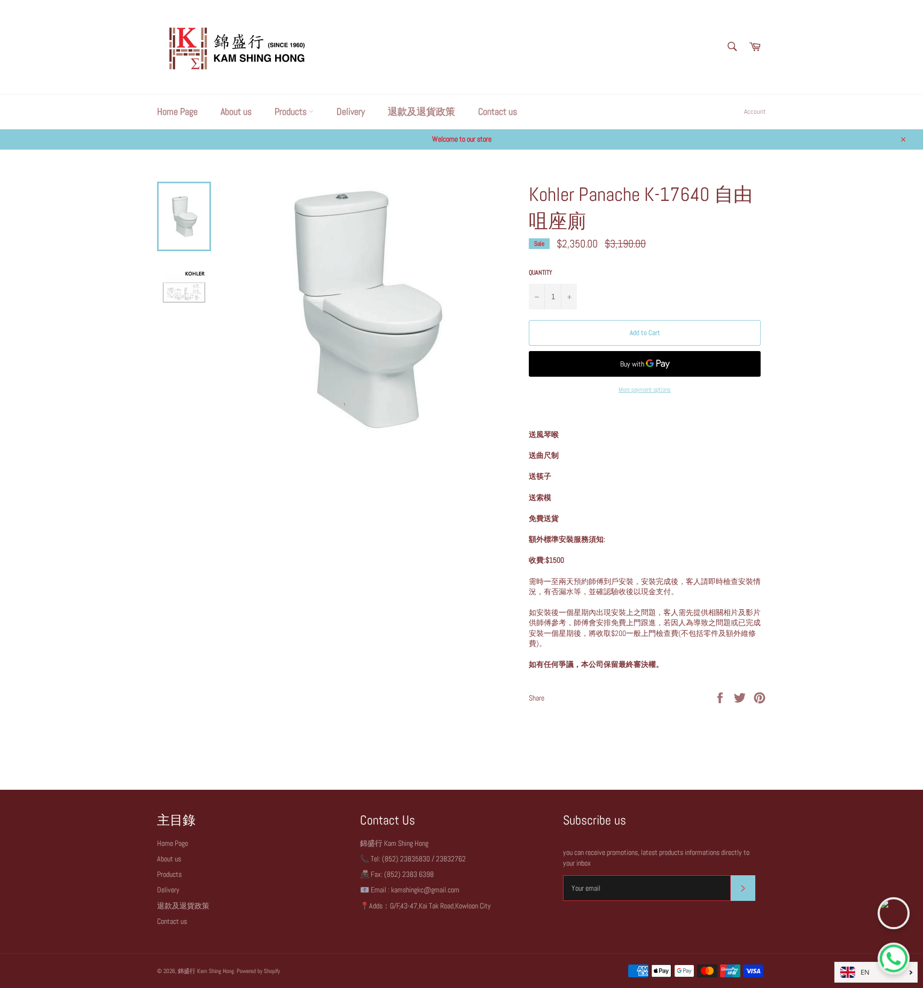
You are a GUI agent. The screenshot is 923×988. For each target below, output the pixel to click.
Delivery (351, 111)
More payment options (645, 389)
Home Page (177, 111)
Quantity (540, 272)
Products (292, 111)
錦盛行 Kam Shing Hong (206, 971)
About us (236, 111)
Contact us (497, 111)
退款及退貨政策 (421, 111)
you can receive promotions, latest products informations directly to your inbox (656, 857)
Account (755, 111)
